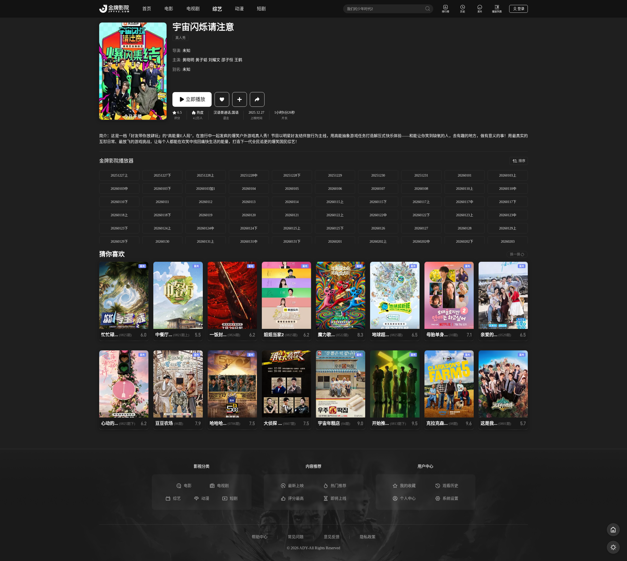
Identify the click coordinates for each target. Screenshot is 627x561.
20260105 (292, 189)
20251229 (335, 175)
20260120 (249, 215)
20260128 (464, 228)
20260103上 (507, 175)
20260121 (292, 215)
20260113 (248, 202)
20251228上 (205, 175)
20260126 (378, 228)
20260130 (162, 241)
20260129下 (119, 241)
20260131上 (205, 241)
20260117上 (421, 202)
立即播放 (195, 99)
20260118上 (119, 215)
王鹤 (238, 60)
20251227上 (119, 175)
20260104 (249, 189)
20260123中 (507, 215)
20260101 (464, 175)
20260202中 (421, 241)
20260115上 (335, 202)
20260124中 (205, 228)
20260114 (292, 202)
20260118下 (162, 215)
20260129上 (507, 228)
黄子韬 (201, 60)
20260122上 (335, 215)
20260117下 (507, 202)
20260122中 (378, 215)
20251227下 (162, 175)
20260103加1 (205, 189)
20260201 (335, 241)
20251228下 (292, 175)
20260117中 (464, 202)
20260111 (162, 202)
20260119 (205, 215)
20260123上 (464, 215)
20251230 (378, 175)
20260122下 (421, 215)
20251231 (421, 175)
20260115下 (378, 202)
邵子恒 (227, 60)
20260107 (378, 189)
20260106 (335, 189)
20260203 (508, 241)
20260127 (421, 228)
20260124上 (162, 228)
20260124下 (248, 228)
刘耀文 (214, 60)
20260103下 (162, 189)
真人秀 (180, 38)
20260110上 (464, 189)
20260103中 (119, 189)
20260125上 (292, 228)
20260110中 (507, 189)
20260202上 (378, 241)
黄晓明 (188, 60)
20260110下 (119, 202)
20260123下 (119, 228)
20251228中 (248, 175)
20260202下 (464, 241)
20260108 (421, 189)
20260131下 (292, 241)
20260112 (205, 202)
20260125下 (335, 228)
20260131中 (248, 241)
